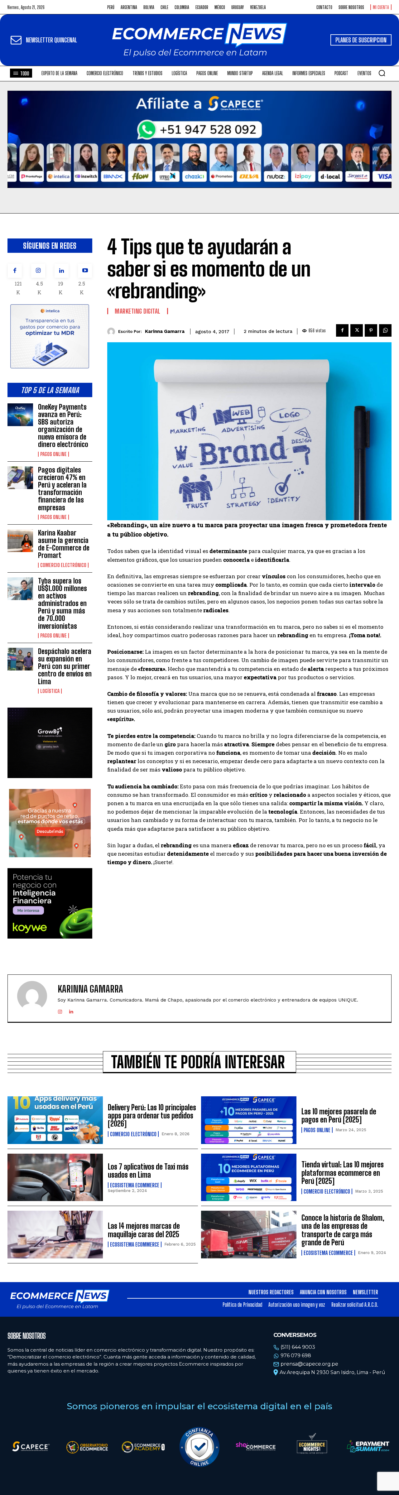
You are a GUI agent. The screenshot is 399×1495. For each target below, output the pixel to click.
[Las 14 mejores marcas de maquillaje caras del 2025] (55, 1234)
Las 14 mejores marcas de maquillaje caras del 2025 (144, 1229)
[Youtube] (85, 271)
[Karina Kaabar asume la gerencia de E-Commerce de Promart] (20, 540)
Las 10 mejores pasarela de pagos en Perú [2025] (338, 1115)
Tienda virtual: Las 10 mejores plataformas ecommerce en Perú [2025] (342, 1172)
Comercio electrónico (63, 565)
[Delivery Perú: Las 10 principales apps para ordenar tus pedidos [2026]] (55, 1120)
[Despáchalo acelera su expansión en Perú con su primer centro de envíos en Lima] (20, 659)
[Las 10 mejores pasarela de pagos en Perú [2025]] (248, 1120)
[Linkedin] (62, 271)
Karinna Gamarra (165, 331)
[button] (381, 72)
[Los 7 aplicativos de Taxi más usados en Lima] (55, 1177)
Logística (50, 691)
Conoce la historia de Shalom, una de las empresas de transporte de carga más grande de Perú (342, 1230)
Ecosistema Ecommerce (134, 1185)
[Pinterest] (371, 330)
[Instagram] (38, 271)
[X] (356, 330)
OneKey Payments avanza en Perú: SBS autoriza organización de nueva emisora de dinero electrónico (63, 426)
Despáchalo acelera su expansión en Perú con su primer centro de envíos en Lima (65, 666)
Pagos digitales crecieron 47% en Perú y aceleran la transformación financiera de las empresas (62, 489)
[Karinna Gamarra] (112, 331)
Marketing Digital (138, 311)
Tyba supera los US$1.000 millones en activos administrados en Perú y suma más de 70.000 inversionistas (62, 603)
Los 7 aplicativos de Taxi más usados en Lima (148, 1170)
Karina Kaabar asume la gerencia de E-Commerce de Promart (63, 544)
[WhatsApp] (385, 330)
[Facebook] (15, 271)
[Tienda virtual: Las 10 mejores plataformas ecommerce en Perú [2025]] (248, 1177)
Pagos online (53, 454)
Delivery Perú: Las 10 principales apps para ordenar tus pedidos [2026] (152, 1115)
